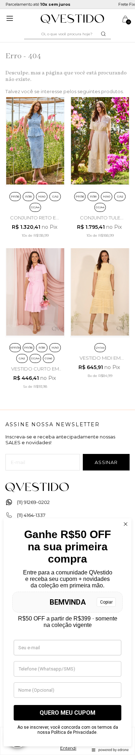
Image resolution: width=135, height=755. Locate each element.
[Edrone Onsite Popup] (67, 377)
